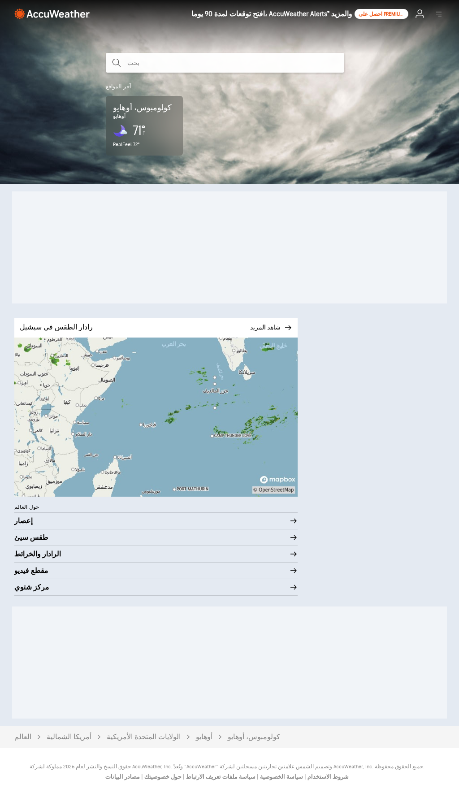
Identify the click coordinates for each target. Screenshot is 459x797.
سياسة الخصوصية (281, 776)
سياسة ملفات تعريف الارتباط (220, 776)
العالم (22, 737)
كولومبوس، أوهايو (254, 737)
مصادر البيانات (122, 776)
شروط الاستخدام (327, 776)
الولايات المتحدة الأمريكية (144, 737)
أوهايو (204, 737)
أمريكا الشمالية (69, 737)
